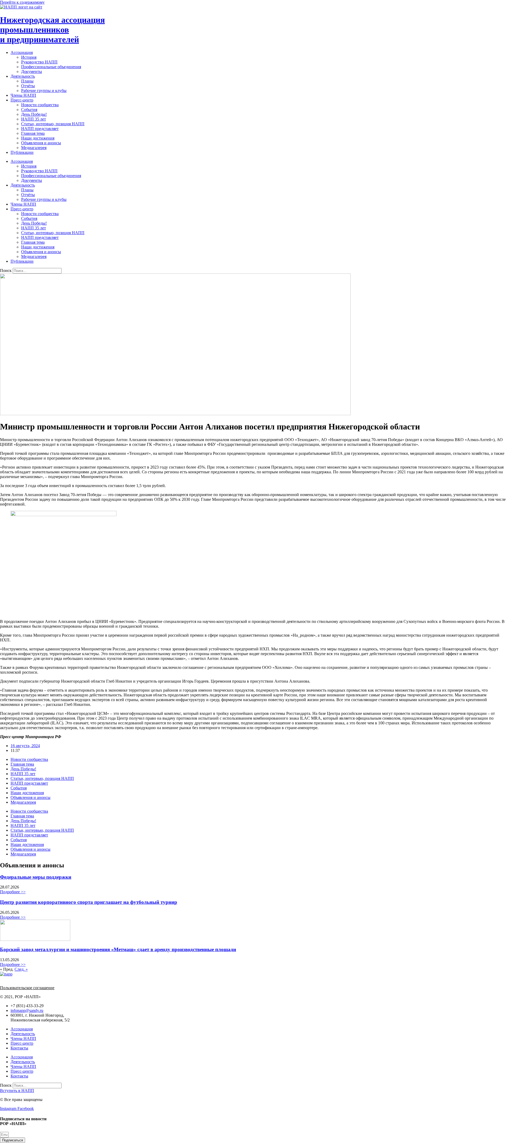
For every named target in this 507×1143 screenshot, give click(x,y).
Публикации (22, 152)
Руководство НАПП (39, 62)
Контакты (19, 1048)
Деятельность (23, 76)
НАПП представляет (40, 128)
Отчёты (28, 86)
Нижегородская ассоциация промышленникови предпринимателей (52, 29)
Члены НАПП (23, 95)
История (28, 57)
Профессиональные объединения (51, 66)
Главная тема (33, 133)
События (29, 109)
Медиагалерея (33, 147)
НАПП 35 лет (33, 119)
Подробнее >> (13, 892)
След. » (21, 969)
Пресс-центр (22, 100)
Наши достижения (37, 138)
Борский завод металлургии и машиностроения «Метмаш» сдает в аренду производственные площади (118, 949)
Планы (27, 81)
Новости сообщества (40, 105)
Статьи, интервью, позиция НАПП (52, 124)
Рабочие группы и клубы (44, 90)
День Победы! (34, 114)
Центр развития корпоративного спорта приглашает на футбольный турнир (88, 902)
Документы (31, 71)
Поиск (6, 270)
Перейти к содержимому (22, 2)
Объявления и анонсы (41, 143)
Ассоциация (22, 52)
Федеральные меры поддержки (35, 877)
